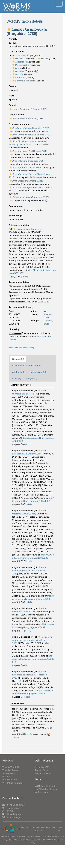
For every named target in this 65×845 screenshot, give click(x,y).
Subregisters (8, 773)
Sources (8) (18, 359)
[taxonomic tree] (16, 348)
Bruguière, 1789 (28, 118)
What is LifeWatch (11, 770)
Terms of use (41, 770)
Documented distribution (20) (26, 365)
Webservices (41, 792)
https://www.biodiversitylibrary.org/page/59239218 (33, 658)
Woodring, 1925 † (32, 640)
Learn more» (60, 829)
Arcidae (19, 74)
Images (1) (31, 378)
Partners (6, 776)
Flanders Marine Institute (54, 836)
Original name (16, 114)
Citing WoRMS (42, 767)
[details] (24, 276)
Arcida (18, 68)
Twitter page (13, 808)
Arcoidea (19, 71)
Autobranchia (22, 61)
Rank (11, 95)
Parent (12, 105)
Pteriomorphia (22, 65)
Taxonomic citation (19, 282)
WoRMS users (9, 779)
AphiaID (13, 39)
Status (12, 86)
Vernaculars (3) (38, 372)
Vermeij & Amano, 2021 (29, 109)
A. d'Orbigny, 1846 (29, 151)
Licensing (14, 329)
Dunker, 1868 (26, 167)
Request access (43, 773)
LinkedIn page (14, 814)
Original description (19, 225)
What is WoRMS (10, 767)
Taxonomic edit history (21, 307)
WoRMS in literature (12, 783)
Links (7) (16, 378)
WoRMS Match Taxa (45, 786)
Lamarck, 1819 (31, 134)
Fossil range (15, 215)
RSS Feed (12, 811)
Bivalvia (44, 58)
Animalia (25, 55)
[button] (9, 29)
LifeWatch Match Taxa (46, 789)
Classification (16, 51)
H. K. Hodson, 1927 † (29, 674)
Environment (16, 206)
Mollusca (19, 58)
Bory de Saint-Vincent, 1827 (29, 570)
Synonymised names (20, 124)
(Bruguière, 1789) (30, 128)
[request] (16, 737)
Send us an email (15, 804)
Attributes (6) (18, 372)
